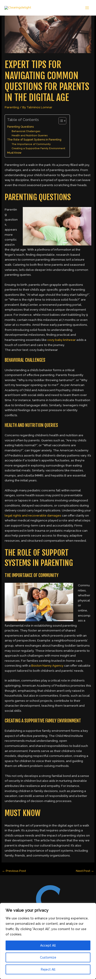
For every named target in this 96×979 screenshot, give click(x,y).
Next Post (85, 870)
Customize (48, 957)
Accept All (48, 945)
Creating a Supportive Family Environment (38, 148)
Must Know (14, 152)
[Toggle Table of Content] (60, 121)
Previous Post (14, 870)
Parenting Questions (20, 126)
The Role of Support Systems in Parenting (34, 139)
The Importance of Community (31, 144)
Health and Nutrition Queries (30, 135)
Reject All (48, 969)
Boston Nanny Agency (47, 665)
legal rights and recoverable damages (33, 515)
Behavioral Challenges (26, 131)
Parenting (12, 107)
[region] (48, 941)
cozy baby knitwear (61, 340)
